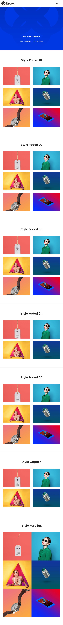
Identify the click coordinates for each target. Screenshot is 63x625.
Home (21, 41)
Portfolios (28, 41)
